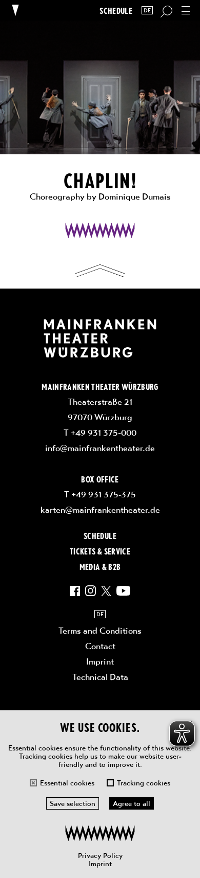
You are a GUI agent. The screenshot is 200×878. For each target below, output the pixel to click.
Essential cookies (67, 783)
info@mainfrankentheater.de (100, 448)
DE (147, 10)
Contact (100, 646)
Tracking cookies (143, 783)
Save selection (72, 803)
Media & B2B (100, 566)
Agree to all (131, 803)
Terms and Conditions (100, 630)
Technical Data (100, 677)
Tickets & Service (100, 551)
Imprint (100, 863)
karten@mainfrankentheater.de (100, 509)
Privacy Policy (100, 855)
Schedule (115, 10)
